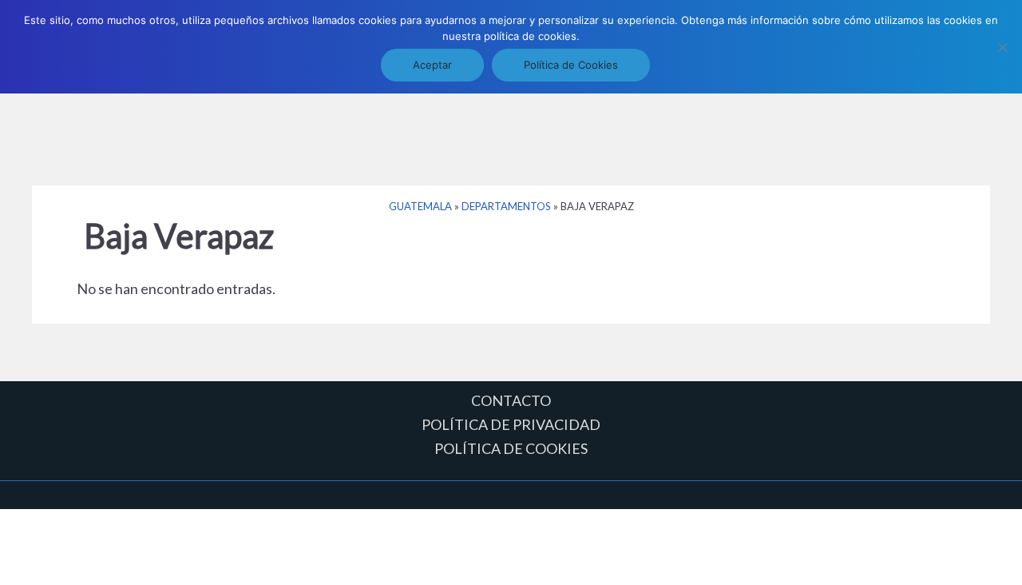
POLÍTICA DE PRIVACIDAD (511, 424)
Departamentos (506, 206)
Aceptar (432, 64)
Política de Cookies (571, 64)
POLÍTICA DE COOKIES (511, 448)
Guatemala (420, 206)
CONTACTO (511, 400)
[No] (1002, 47)
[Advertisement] (511, 130)
